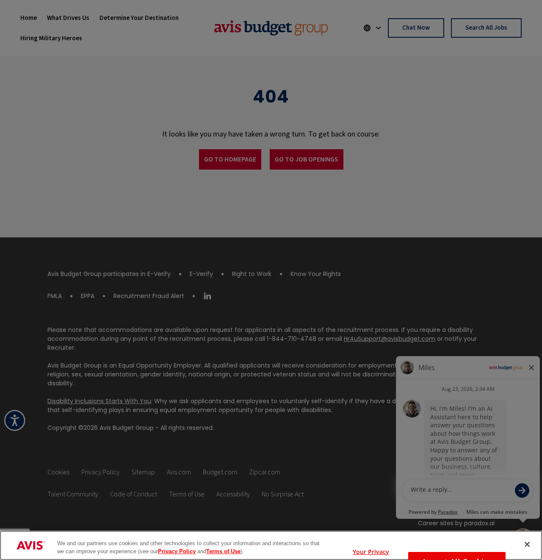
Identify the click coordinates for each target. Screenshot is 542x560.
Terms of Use (223, 551)
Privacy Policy (177, 551)
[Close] (527, 544)
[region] (271, 545)
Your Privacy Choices (371, 550)
